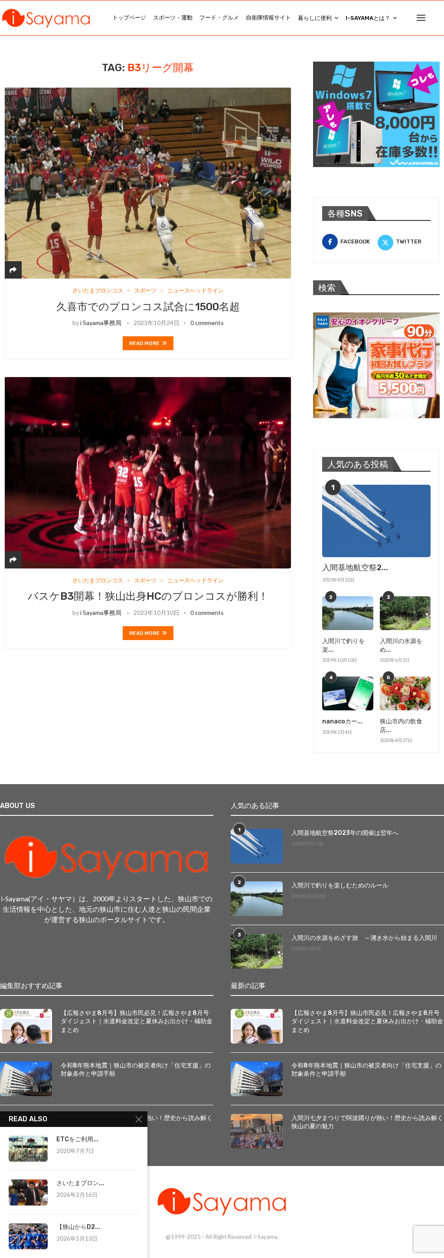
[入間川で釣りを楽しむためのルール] (347, 613)
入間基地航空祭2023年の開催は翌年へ (344, 833)
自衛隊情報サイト (268, 17)
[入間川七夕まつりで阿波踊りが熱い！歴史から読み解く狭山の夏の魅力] (257, 1131)
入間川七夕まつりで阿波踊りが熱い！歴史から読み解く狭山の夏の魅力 (367, 1122)
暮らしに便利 (315, 18)
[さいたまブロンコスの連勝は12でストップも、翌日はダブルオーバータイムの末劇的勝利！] (28, 1192)
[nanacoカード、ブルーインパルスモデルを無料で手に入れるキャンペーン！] (347, 693)
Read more (144, 343)
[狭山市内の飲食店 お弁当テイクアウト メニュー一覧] (405, 693)
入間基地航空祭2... (355, 567)
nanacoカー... (342, 721)
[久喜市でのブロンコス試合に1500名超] (147, 183)
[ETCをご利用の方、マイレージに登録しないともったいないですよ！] (28, 1149)
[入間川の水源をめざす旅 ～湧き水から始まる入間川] (405, 613)
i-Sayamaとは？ (368, 18)
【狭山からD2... (78, 1227)
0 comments (207, 322)
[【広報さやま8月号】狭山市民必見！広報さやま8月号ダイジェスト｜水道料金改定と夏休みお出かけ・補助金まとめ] (26, 1026)
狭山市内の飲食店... (401, 726)
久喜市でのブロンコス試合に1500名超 (148, 307)
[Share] (13, 270)
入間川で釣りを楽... (343, 645)
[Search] (439, 17)
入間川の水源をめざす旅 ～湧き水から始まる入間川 (364, 938)
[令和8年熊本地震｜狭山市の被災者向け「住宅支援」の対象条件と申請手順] (26, 1078)
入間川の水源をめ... (401, 645)
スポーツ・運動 (173, 17)
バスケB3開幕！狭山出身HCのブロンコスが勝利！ (148, 596)
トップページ (129, 17)
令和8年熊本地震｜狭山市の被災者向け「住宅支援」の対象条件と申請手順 (136, 1070)
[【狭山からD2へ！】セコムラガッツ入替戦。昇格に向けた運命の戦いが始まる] (28, 1236)
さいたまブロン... (80, 1183)
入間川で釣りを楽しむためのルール (339, 885)
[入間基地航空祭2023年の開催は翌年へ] (376, 521)
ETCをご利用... (77, 1139)
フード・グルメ (219, 17)
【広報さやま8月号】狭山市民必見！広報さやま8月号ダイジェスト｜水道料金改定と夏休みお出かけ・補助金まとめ (136, 1021)
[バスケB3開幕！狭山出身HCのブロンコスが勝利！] (147, 472)
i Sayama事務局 (100, 322)
